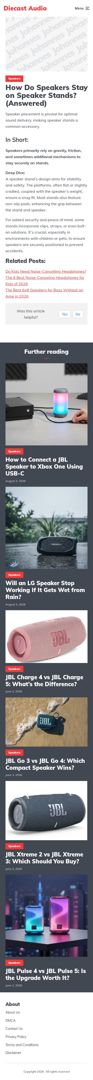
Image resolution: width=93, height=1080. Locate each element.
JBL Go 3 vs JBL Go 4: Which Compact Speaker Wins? (45, 764)
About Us (12, 1012)
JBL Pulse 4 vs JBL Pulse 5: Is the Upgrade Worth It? (45, 974)
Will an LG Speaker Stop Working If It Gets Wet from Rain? (45, 590)
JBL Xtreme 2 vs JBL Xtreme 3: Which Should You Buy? (44, 858)
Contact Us (14, 1029)
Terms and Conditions (22, 1045)
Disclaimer (13, 1053)
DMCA (10, 1020)
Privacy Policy (15, 1037)
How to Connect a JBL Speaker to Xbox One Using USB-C (44, 466)
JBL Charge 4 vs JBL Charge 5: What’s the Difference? (44, 681)
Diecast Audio (25, 8)
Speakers (14, 78)
